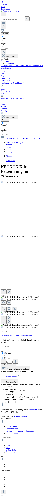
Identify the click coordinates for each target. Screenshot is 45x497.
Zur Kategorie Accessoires (11, 98)
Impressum (10, 452)
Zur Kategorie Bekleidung (11, 83)
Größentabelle (11, 426)
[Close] (2, 306)
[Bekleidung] (2, 96)
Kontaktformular (20, 416)
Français (4, 48)
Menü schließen (11, 56)
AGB (8, 448)
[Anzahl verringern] (3, 361)
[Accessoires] (2, 113)
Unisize (7, 358)
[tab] (12, 376)
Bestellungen (6, 68)
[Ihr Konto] (3, 51)
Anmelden (5, 61)
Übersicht (5, 66)
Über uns (9, 445)
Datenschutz (11, 450)
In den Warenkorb (8, 365)
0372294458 (34, 410)
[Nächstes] (9, 291)
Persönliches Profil (16, 66)
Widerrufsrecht (12, 429)
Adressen (28, 66)
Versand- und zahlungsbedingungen (20, 431)
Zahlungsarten (37, 66)
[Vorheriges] (3, 291)
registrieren (9, 63)
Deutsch (4, 39)
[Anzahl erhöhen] (15, 361)
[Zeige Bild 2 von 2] (5, 295)
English (4, 43)
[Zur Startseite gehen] (10, 11)
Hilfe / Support (12, 433)
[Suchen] (27, 18)
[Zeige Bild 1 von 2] (2, 295)
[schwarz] (8, 353)
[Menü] (3, 14)
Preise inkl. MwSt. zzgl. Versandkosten (16, 336)
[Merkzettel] (2, 31)
